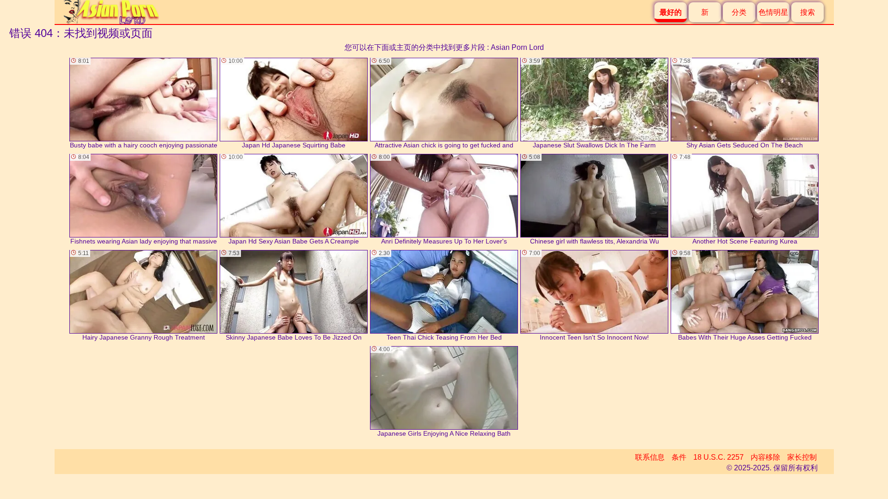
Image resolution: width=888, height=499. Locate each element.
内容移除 (765, 457)
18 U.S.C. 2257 (718, 457)
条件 (679, 457)
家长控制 (802, 457)
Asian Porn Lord (517, 47)
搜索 (807, 12)
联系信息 (650, 457)
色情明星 (773, 12)
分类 (739, 12)
